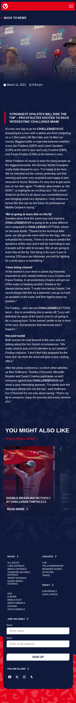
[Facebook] (10, 677)
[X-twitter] (17, 677)
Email (9, 638)
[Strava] (31, 677)
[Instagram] (24, 677)
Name (9, 625)
